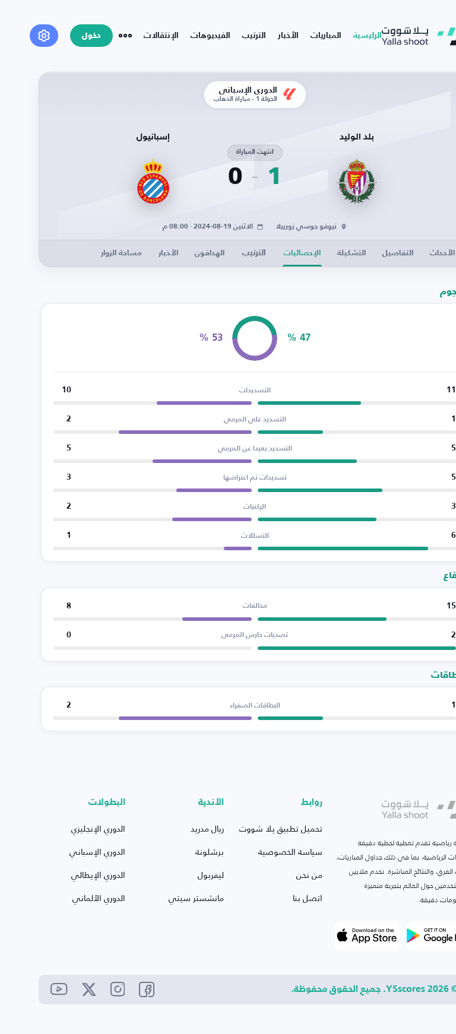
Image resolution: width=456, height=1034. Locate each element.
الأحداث (442, 253)
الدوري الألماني (98, 898)
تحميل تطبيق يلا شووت (280, 828)
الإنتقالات (161, 35)
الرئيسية (367, 35)
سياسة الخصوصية (290, 851)
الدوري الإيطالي (98, 875)
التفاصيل (397, 253)
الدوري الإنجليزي (98, 828)
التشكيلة (351, 253)
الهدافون (209, 253)
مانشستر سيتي (196, 898)
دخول (91, 36)
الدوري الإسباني (97, 851)
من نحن (309, 875)
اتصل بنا (307, 898)
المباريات (326, 35)
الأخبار (288, 35)
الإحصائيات (302, 253)
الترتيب (254, 35)
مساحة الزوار (121, 253)
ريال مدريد (207, 828)
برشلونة (209, 851)
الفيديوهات (210, 35)
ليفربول (211, 875)
